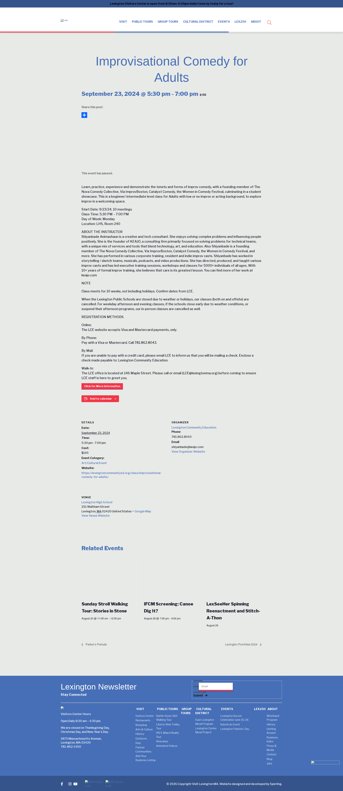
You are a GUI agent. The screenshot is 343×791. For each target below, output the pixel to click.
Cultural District (198, 21)
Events (224, 21)
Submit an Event (230, 724)
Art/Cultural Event (94, 463)
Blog (269, 759)
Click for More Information (102, 386)
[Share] (171, 115)
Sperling (276, 784)
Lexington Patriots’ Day (234, 729)
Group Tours (168, 21)
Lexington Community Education (194, 427)
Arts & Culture (144, 729)
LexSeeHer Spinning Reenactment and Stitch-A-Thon (233, 610)
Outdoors (141, 738)
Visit (123, 21)
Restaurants (142, 720)
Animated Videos (166, 745)
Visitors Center (144, 716)
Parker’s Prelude (96, 644)
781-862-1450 (71, 746)
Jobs (269, 763)
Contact (271, 754)
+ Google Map (141, 511)
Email (196, 686)
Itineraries (162, 741)
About (256, 21)
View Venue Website (95, 515)
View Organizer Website (188, 451)
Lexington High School (96, 502)
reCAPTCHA (199, 692)
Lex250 (240, 21)
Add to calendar (101, 398)
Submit (198, 695)
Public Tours (142, 21)
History (139, 734)
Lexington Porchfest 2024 (241, 644)
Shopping (141, 725)
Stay (138, 743)
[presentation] (109, 577)
